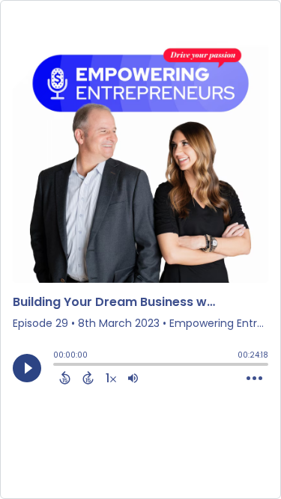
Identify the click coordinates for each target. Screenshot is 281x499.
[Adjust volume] (133, 378)
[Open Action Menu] (254, 379)
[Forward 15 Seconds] (88, 378)
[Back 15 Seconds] (64, 378)
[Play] (27, 368)
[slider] (57, 365)
